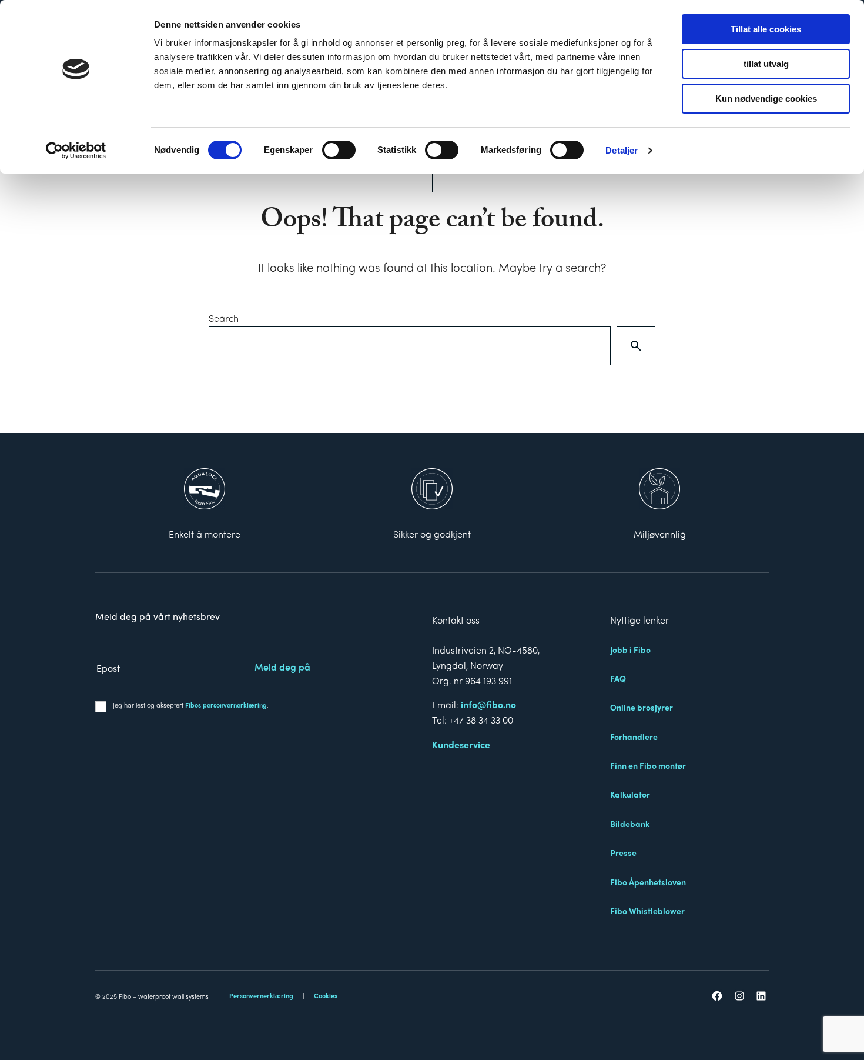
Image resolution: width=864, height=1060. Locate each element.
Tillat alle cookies (766, 29)
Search (224, 318)
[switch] (339, 150)
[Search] (636, 345)
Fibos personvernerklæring (226, 704)
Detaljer (621, 150)
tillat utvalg (766, 64)
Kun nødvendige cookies (766, 99)
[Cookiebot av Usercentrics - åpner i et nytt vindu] (76, 150)
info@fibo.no (488, 704)
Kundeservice (461, 744)
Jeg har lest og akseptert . (191, 704)
